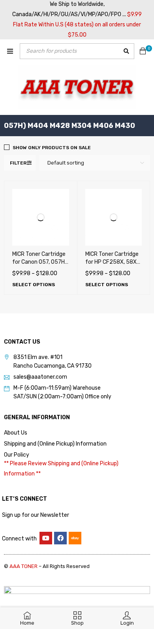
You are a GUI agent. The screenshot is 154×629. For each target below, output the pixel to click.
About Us (15, 432)
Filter (18, 163)
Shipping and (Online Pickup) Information (55, 443)
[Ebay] (75, 538)
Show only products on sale (52, 147)
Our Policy (16, 454)
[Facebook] (60, 538)
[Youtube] (45, 538)
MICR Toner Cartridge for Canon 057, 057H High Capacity (39, 262)
